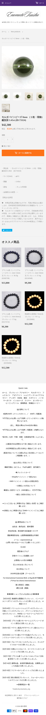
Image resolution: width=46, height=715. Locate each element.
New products (15, 32)
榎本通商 (24, 706)
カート (41, 3)
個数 (3, 135)
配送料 (9, 129)
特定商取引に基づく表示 (13, 695)
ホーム (4, 32)
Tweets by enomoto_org (21, 689)
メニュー (8, 3)
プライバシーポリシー (31, 695)
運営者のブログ (22, 698)
